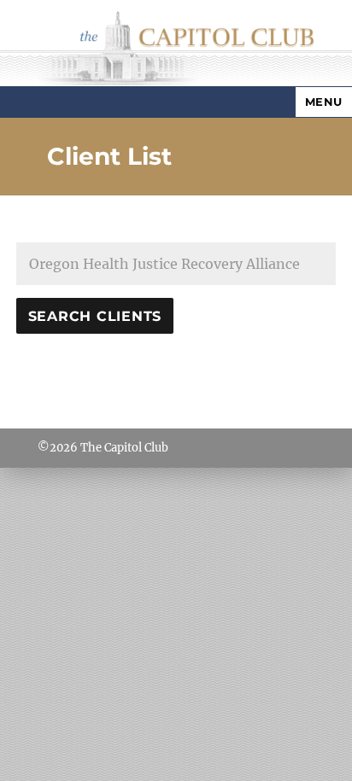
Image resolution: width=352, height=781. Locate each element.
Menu (324, 101)
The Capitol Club (124, 447)
